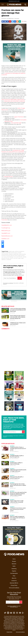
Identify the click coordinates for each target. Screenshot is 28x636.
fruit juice (8, 255)
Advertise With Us (14, 583)
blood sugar (14, 252)
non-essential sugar (16, 123)
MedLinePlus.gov (5, 230)
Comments (16, 18)
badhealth (8, 252)
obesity (24, 256)
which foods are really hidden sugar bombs (12, 99)
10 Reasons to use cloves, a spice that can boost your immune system (18, 509)
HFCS (16, 255)
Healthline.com (5, 238)
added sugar (11, 251)
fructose (3, 255)
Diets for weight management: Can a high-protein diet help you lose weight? (17, 518)
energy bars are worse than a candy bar (14, 101)
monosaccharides (18, 256)
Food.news (4, 220)
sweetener (8, 259)
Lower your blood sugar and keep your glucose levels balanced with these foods (18, 310)
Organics (14, 571)
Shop (14, 575)
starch (11, 258)
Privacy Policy (14, 585)
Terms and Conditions (14, 587)
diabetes (11, 254)
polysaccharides (5, 258)
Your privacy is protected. (8, 283)
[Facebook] (14, 242)
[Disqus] (14, 349)
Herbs (14, 566)
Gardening (14, 568)
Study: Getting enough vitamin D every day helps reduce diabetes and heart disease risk (17, 317)
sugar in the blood (18, 117)
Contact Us (14, 580)
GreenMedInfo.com (6, 225)
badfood (3, 252)
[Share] (14, 246)
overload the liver (8, 176)
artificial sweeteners (19, 251)
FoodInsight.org (5, 228)
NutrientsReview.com (7, 236)
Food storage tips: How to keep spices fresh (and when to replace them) (18, 485)
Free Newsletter (14, 573)
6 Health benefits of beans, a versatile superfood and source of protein (18, 448)
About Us (14, 578)
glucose (12, 255)
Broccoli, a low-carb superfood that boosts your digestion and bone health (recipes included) (18, 494)
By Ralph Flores (10, 18)
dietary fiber (16, 254)
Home (14, 559)
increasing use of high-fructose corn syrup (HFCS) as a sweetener (12, 151)
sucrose (15, 258)
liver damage (10, 256)
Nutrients (14, 563)
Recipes (14, 561)
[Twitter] (14, 244)
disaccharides (22, 254)
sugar (19, 258)
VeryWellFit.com (5, 233)
